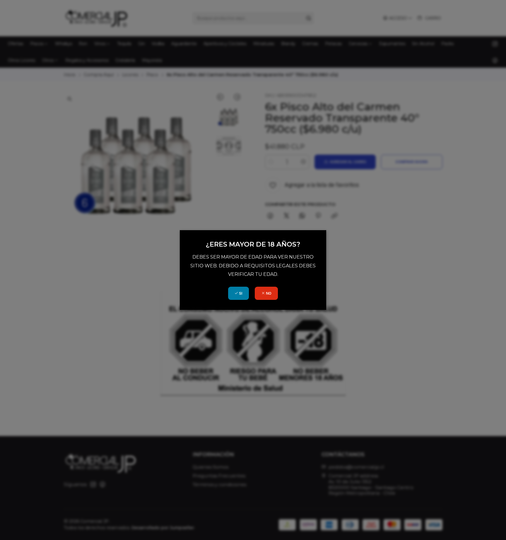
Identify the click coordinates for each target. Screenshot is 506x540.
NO (268, 293)
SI (240, 293)
